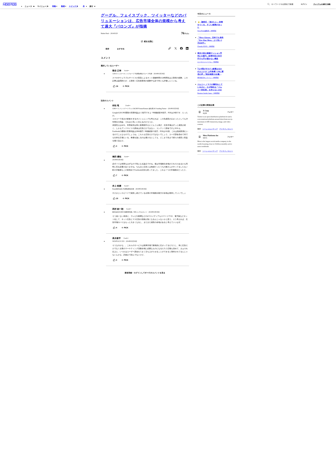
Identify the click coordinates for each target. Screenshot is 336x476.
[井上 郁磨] (147, 187)
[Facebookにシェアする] (181, 48)
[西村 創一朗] (147, 210)
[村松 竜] (147, 107)
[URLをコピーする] (169, 48)
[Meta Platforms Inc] (216, 136)
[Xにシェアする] (175, 48)
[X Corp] (216, 112)
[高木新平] (147, 240)
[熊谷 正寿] (147, 72)
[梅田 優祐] (147, 158)
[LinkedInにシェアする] (187, 48)
